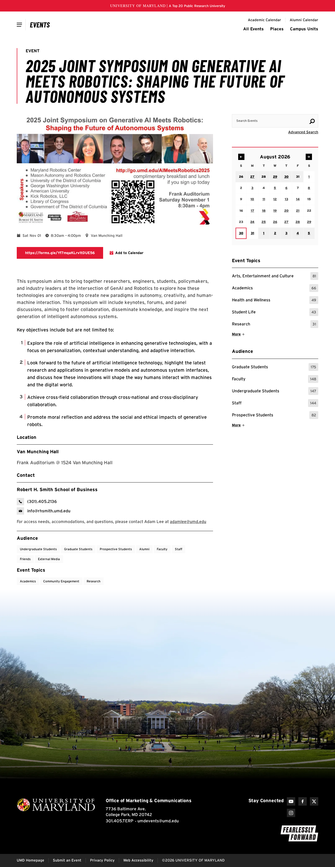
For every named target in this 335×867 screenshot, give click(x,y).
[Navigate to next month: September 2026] (309, 157)
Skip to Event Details (292, 109)
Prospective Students (274, 415)
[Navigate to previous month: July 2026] (241, 157)
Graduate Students (274, 367)
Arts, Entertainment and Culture (274, 276)
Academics (274, 288)
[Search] (312, 121)
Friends (25, 559)
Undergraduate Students (274, 391)
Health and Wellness (274, 300)
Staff (274, 403)
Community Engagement (61, 581)
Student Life (274, 312)
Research (274, 324)
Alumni (144, 549)
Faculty (274, 379)
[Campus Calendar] (40, 24)
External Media (49, 559)
